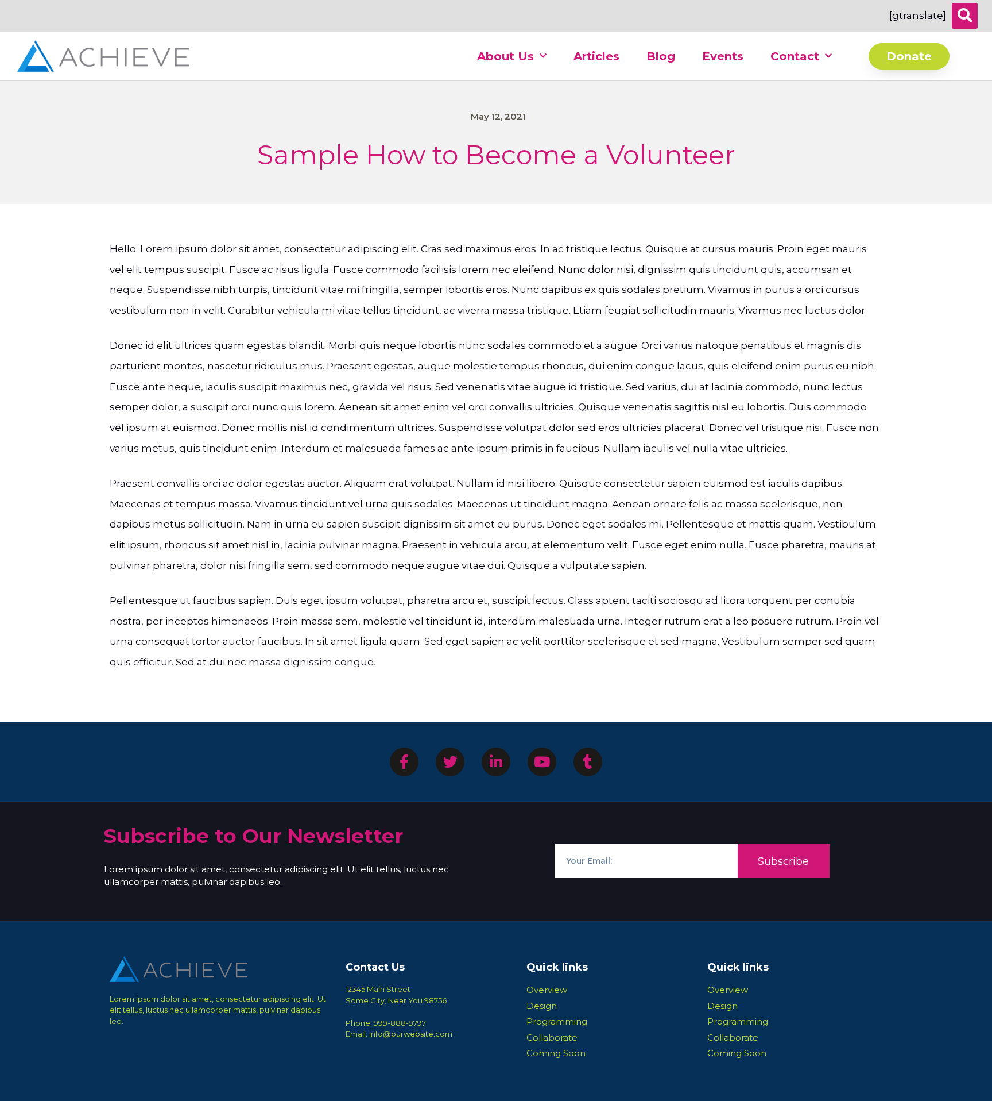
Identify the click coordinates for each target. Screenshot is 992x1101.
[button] (965, 16)
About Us (505, 56)
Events (722, 56)
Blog (660, 56)
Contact (794, 56)
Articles (596, 56)
